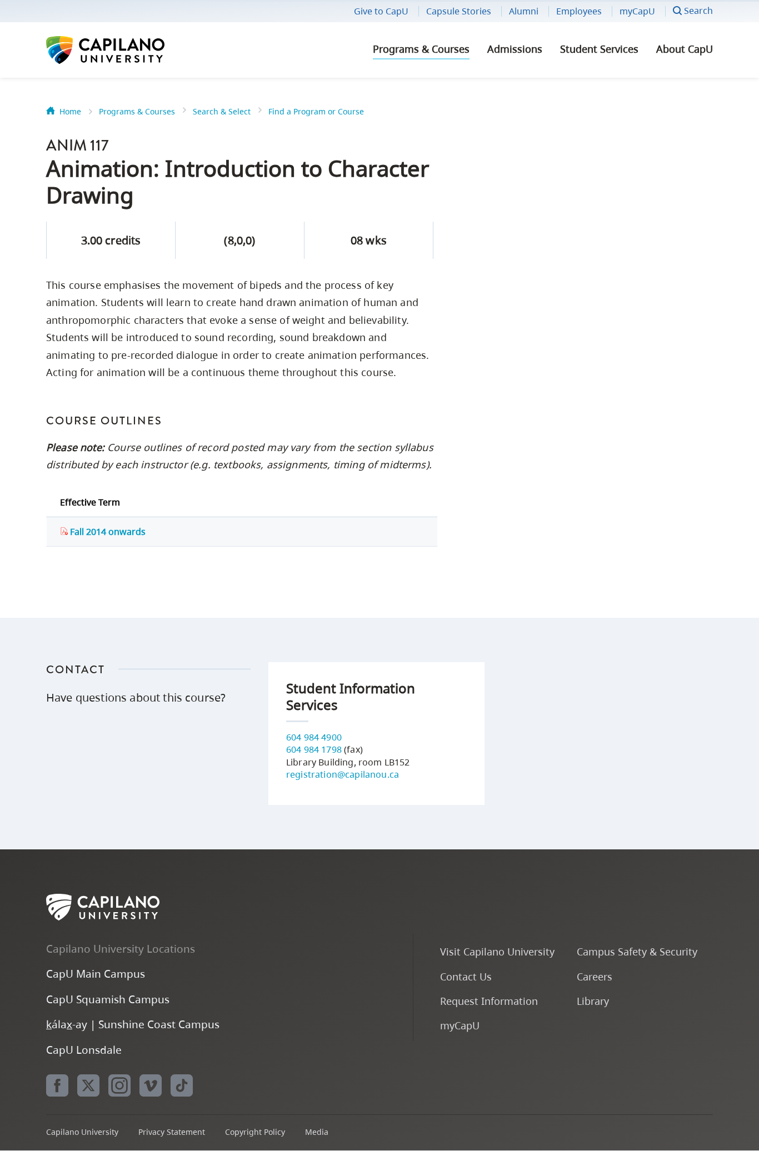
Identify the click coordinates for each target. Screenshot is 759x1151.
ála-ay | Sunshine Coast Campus (132, 1024)
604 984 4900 (314, 737)
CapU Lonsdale (84, 1049)
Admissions (514, 49)
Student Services (599, 49)
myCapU (637, 11)
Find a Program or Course (316, 111)
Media (316, 1132)
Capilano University (135, 50)
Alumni (523, 11)
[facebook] (57, 1085)
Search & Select (222, 111)
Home (70, 111)
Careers (594, 976)
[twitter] (88, 1085)
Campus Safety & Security (637, 951)
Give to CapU (381, 11)
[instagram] (119, 1085)
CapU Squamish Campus (107, 999)
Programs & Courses (421, 49)
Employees (579, 11)
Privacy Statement (171, 1132)
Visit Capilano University (497, 951)
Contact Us (466, 976)
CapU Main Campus (95, 973)
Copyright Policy (255, 1132)
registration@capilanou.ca (342, 774)
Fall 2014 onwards (107, 532)
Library (593, 1001)
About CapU (684, 49)
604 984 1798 (314, 749)
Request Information (489, 1001)
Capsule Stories (458, 11)
